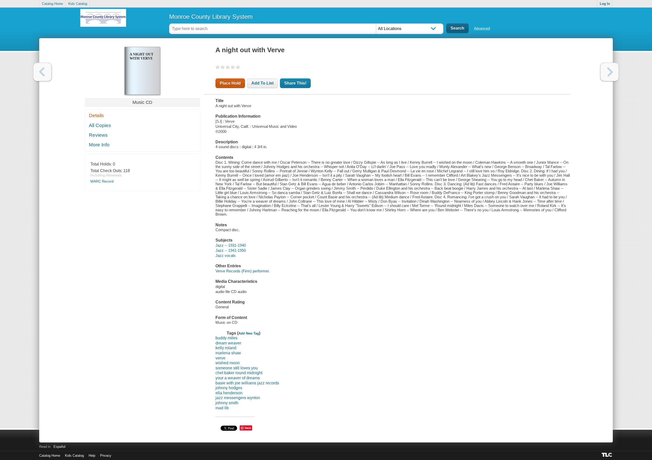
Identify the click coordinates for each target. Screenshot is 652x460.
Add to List (262, 83)
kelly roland (225, 348)
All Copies (100, 125)
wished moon (227, 363)
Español (59, 447)
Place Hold (230, 83)
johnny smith (226, 403)
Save (248, 428)
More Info (99, 144)
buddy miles (226, 338)
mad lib (222, 408)
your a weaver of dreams (237, 378)
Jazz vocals (225, 255)
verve (220, 358)
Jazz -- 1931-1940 (230, 245)
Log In (605, 4)
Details (96, 115)
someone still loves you (236, 368)
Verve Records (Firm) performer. (242, 271)
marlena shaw (228, 353)
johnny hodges (228, 388)
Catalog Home (52, 4)
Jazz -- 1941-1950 (230, 250)
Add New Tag (248, 333)
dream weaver (228, 343)
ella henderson (228, 393)
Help (92, 455)
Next (609, 72)
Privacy (105, 455)
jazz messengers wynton (237, 398)
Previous (42, 72)
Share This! (295, 83)
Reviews (98, 135)
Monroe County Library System (211, 16)
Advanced (482, 28)
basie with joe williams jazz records (247, 383)
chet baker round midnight (238, 373)
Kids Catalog (77, 4)
